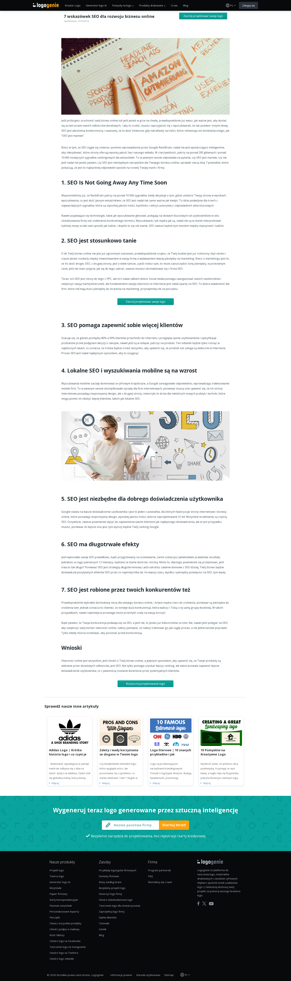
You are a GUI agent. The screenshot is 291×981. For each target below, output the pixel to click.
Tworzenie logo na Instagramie (68, 947)
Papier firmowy (58, 893)
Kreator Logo (72, 5)
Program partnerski (159, 870)
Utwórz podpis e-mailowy (64, 929)
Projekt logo (57, 870)
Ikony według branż (110, 882)
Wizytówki (55, 888)
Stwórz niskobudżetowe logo (116, 899)
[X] (204, 904)
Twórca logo (57, 876)
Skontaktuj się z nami (160, 882)
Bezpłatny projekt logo (112, 888)
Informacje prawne (121, 975)
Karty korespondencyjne (64, 899)
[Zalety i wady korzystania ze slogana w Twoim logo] (120, 731)
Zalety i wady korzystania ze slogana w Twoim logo (119, 752)
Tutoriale (104, 923)
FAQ (150, 876)
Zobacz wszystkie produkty (65, 923)
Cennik (102, 929)
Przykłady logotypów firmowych (117, 870)
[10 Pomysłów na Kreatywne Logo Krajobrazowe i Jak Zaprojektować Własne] (221, 731)
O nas (174, 5)
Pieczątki (55, 917)
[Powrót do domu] (46, 5)
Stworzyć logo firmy (110, 893)
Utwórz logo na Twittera (64, 952)
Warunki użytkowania (148, 975)
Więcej (55, 783)
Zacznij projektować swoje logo (203, 16)
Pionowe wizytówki (61, 905)
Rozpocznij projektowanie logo (145, 684)
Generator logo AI (96, 5)
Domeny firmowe (109, 876)
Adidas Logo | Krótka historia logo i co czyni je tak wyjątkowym (67, 754)
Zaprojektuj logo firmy (112, 911)
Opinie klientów (108, 917)
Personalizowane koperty (64, 911)
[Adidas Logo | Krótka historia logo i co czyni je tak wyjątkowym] (69, 731)
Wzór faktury (57, 935)
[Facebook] (198, 904)
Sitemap (169, 975)
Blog (185, 5)
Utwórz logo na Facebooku (65, 941)
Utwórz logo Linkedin (62, 958)
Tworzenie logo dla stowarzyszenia (119, 905)
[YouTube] (211, 903)
